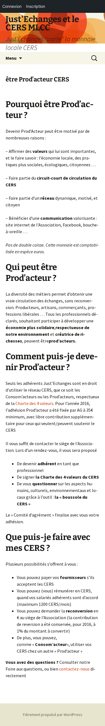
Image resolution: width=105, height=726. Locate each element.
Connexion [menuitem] (12, 6)
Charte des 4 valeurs (34, 403)
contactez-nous (74, 669)
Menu (11, 58)
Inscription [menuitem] (35, 6)
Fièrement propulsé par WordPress (52, 714)
